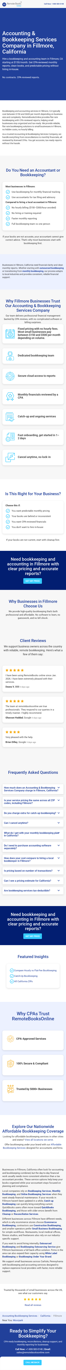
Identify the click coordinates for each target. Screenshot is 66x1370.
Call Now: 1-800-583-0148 (54, 4)
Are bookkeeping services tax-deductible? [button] (27, 890)
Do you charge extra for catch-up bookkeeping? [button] (30, 813)
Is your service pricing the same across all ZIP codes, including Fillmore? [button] (29, 802)
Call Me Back (32, 1362)
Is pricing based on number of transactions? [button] (28, 870)
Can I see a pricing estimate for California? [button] (27, 880)
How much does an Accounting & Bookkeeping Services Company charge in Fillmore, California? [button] (31, 789)
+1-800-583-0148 (34, 1349)
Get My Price (32, 581)
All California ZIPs (23, 981)
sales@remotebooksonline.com (33, 1352)
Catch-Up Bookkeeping (25, 976)
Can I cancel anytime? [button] (16, 822)
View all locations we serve (39, 1139)
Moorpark (18, 1320)
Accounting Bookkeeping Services (19, 1315)
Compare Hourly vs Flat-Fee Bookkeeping (35, 970)
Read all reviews (33, 1305)
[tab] (33, 789)
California (45, 1315)
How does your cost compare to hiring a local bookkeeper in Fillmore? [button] (29, 859)
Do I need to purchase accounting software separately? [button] (27, 847)
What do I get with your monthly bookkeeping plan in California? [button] (31, 834)
